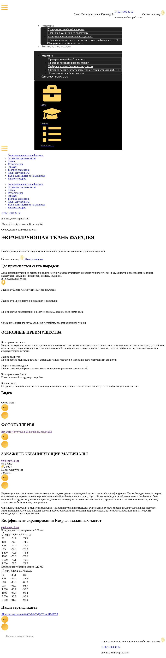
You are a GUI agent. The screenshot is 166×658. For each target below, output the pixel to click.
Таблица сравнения (18, 169)
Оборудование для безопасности (65, 43)
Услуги (48, 25)
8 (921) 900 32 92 (123, 11)
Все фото (6, 431)
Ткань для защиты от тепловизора (26, 175)
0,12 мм (14, 460)
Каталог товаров (56, 46)
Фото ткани (18, 431)
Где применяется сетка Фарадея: (25, 155)
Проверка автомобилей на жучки (66, 29)
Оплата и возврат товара (19, 636)
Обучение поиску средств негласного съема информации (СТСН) (84, 40)
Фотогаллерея (15, 164)
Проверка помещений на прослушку (68, 33)
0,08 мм (5, 460)
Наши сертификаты (19, 172)
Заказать (12, 167)
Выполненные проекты (39, 431)
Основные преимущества (22, 158)
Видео (11, 161)
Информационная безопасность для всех (70, 36)
